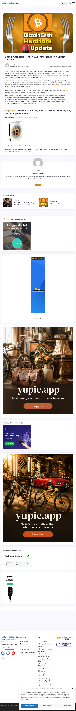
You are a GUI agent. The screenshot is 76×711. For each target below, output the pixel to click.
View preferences (65, 706)
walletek (65, 90)
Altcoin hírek (24, 647)
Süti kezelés (6, 647)
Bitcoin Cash (9, 71)
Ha (14, 71)
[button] (72, 689)
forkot (28, 86)
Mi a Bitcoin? (43, 641)
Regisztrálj (10, 110)
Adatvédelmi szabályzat (9, 645)
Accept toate (29, 706)
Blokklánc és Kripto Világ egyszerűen (27, 117)
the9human (15, 65)
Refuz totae (47, 706)
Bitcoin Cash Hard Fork (56, 204)
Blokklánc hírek (25, 650)
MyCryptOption (27, 151)
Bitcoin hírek (24, 641)
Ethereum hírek (25, 644)
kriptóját (15, 97)
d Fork (17, 71)
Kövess (38, 185)
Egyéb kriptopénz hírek (27, 653)
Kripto (58, 84)
